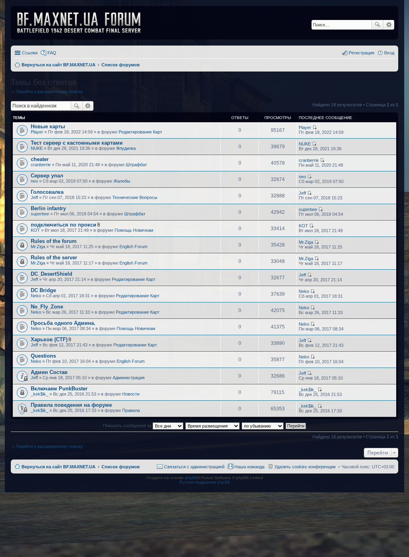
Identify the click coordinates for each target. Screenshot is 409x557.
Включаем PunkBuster (59, 389)
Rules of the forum (54, 241)
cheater (40, 159)
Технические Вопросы (134, 197)
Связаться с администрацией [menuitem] (194, 466)
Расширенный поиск (388, 25)
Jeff (34, 197)
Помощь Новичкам (134, 230)
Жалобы (121, 181)
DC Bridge (43, 290)
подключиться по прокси (63, 225)
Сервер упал (47, 176)
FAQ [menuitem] (52, 52)
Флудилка (126, 148)
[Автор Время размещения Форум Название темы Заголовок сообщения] (212, 425)
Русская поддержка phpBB (204, 482)
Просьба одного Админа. (63, 323)
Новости (130, 394)
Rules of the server (54, 258)
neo (34, 181)
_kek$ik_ (39, 394)
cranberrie (41, 164)
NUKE (37, 148)
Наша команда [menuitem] (249, 466)
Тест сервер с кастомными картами (77, 143)
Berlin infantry (48, 208)
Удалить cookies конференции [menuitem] (305, 466)
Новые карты (48, 126)
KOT (35, 230)
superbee (40, 213)
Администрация (129, 377)
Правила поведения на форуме (71, 405)
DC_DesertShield (51, 274)
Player (37, 131)
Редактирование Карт (140, 131)
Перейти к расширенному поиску (49, 91)
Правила (131, 410)
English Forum (133, 246)
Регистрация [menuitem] (361, 52)
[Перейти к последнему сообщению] (314, 127)
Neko (36, 295)
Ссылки (30, 52)
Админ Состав (49, 372)
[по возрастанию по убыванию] (263, 425)
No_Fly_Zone (47, 307)
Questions (43, 356)
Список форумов (120, 466)
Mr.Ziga (38, 246)
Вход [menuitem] (389, 52)
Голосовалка (47, 192)
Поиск (377, 25)
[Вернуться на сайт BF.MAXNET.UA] (84, 23)
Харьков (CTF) (49, 339)
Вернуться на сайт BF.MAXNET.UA (58, 466)
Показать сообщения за (128, 425)
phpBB (191, 477)
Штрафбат (136, 164)
